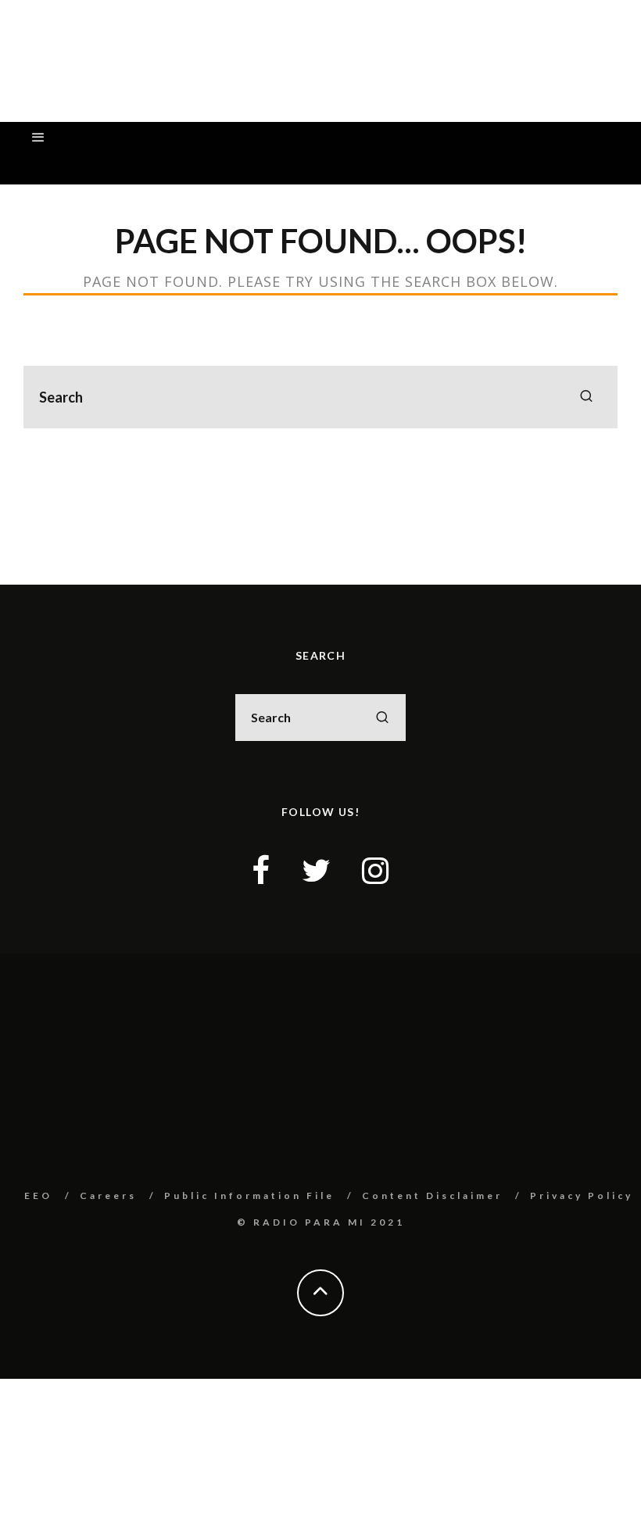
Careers (108, 1195)
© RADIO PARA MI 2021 (321, 1222)
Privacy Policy (581, 1195)
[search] (586, 397)
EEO (38, 1195)
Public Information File (249, 1195)
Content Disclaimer (432, 1195)
